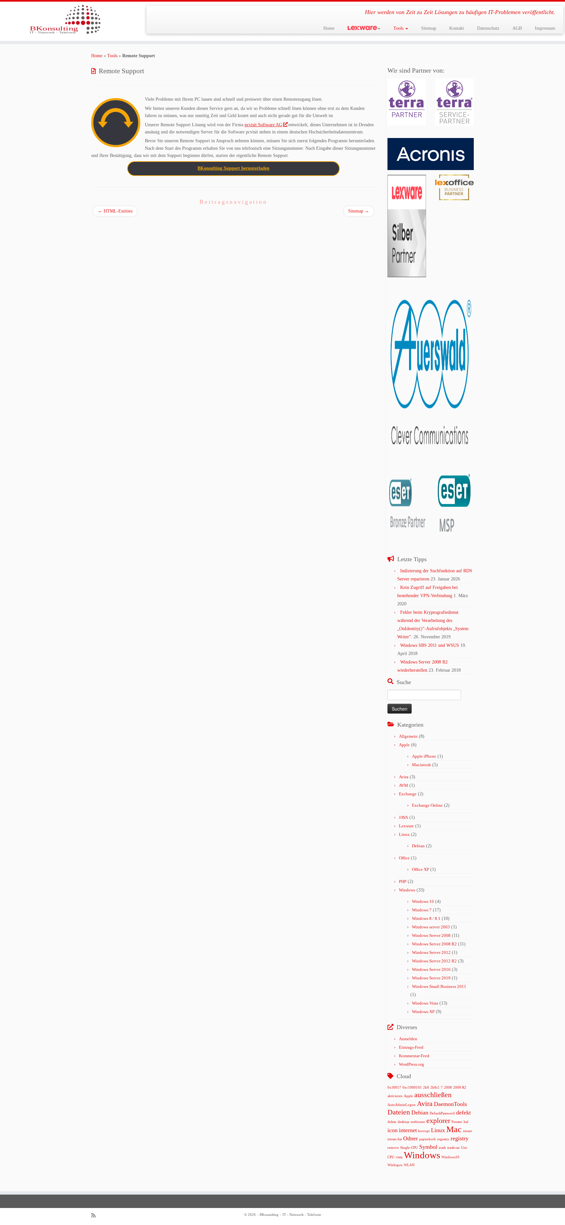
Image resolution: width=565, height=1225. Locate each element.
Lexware (406, 825)
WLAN (409, 1165)
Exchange (408, 793)
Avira (403, 776)
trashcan (453, 1147)
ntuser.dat (394, 1139)
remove (393, 1147)
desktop (403, 1122)
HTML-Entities (115, 211)
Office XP (420, 869)
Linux (404, 834)
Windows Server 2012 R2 (434, 960)
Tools (399, 28)
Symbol (428, 1147)
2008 (448, 1087)
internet (408, 1130)
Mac (454, 1129)
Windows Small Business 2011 (439, 986)
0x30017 (394, 1087)
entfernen (418, 1122)
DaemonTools (450, 1104)
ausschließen (433, 1095)
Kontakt (456, 28)
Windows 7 (422, 909)
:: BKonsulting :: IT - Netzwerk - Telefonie (289, 1214)
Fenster (457, 1122)
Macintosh (421, 764)
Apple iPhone (424, 756)
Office (404, 857)
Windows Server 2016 (431, 969)
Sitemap (428, 28)
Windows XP (423, 1011)
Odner (410, 1138)
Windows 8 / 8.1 (426, 918)
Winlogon (394, 1165)
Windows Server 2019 (431, 977)
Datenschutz (488, 28)
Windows (407, 890)
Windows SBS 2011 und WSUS (429, 645)
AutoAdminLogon (401, 1105)
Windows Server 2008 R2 (434, 943)
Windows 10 (423, 901)
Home (328, 28)
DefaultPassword (442, 1113)
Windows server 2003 (431, 926)
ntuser (467, 1131)
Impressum (545, 28)
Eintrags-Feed (411, 1047)
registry (460, 1138)
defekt (463, 1112)
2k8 (426, 1087)
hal (466, 1122)
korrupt (424, 1131)
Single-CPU (409, 1147)
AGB (517, 28)
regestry (443, 1139)
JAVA (403, 817)
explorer (438, 1120)
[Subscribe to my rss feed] (95, 1215)
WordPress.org (411, 1064)
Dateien (398, 1112)
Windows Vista (425, 1003)
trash (442, 1147)
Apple (404, 744)
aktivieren (394, 1096)
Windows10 (450, 1157)
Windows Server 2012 (431, 952)
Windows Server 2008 (431, 935)
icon (392, 1130)
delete (391, 1122)
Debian (418, 845)
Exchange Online (427, 805)
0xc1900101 (412, 1087)
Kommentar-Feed (414, 1055)
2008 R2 (459, 1087)
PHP (402, 881)
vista (399, 1157)
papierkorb (427, 1139)
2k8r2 (434, 1087)
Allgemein (408, 736)
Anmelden (408, 1038)
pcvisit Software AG (263, 124)
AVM (403, 785)
